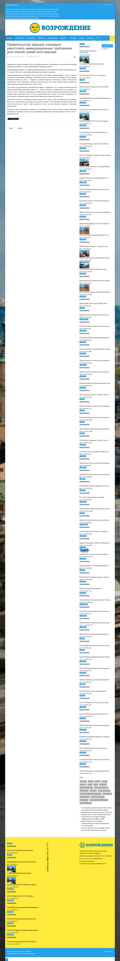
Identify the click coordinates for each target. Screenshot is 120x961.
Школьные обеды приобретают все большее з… (95, 326)
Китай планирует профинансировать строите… (95, 577)
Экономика (31, 38)
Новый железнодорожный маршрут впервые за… (96, 98)
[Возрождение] (60, 28)
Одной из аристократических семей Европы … (94, 554)
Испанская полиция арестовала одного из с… (95, 109)
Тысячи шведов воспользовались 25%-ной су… (95, 645)
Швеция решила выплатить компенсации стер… (95, 474)
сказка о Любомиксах (97, 797)
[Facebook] (47, 846)
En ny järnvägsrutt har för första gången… (93, 75)
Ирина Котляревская (86, 787)
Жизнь (81, 38)
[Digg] (48, 864)
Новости (90, 38)
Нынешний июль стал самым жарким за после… (95, 600)
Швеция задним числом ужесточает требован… (95, 212)
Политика (41, 38)
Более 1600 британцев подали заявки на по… (94, 714)
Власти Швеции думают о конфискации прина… (95, 292)
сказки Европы (107, 794)
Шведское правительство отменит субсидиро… (95, 406)
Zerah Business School (101, 787)
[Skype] (47, 866)
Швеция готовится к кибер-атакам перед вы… (95, 372)
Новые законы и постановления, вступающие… (95, 463)
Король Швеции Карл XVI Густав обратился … (94, 748)
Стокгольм (19, 38)
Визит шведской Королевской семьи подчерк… (95, 280)
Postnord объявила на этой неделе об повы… (94, 702)
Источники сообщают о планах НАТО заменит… (95, 201)
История (73, 38)
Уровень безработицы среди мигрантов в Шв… (95, 680)
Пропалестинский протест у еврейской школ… (95, 394)
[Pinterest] (47, 857)
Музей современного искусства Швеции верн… (95, 725)
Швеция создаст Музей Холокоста (91, 588)
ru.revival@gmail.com (96, 858)
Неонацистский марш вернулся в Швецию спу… (95, 337)
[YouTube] (47, 853)
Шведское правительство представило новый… (95, 349)
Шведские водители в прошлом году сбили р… (95, 520)
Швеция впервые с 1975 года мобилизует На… (94, 565)
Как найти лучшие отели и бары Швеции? (93, 691)
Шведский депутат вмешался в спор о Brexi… (94, 87)
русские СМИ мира (85, 803)
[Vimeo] (47, 868)
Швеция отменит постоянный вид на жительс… (95, 360)
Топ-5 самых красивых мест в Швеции (92, 497)
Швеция (9, 38)
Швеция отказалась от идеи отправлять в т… (94, 178)
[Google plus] (47, 850)
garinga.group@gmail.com (98, 863)
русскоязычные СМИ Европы (99, 800)
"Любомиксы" (84, 800)
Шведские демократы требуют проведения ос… (95, 543)
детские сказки (84, 797)
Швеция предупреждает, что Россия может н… (95, 223)
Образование (52, 38)
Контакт (110, 5)
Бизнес (63, 38)
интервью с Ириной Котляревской (90, 794)
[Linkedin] (47, 855)
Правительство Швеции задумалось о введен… (95, 737)
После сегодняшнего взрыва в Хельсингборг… (95, 611)
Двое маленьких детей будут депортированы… (95, 429)
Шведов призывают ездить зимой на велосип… (95, 417)
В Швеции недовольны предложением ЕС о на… (95, 383)
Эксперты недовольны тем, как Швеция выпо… (95, 771)
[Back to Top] (6, 959)
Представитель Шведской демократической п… (95, 508)
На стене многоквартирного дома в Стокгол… (94, 440)
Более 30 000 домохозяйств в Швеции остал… (95, 235)
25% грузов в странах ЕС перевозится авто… (94, 269)
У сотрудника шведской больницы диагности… (95, 759)
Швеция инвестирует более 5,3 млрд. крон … (94, 303)
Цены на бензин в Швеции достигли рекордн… (95, 668)
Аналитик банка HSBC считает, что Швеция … (94, 531)
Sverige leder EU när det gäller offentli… (92, 64)
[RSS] (47, 844)
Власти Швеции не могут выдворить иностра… (95, 486)
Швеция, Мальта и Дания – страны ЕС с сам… (94, 246)
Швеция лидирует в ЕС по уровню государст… (94, 121)
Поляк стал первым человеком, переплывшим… (95, 155)
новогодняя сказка (104, 790)
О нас (105, 5)
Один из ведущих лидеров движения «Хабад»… (95, 657)
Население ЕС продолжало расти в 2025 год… (95, 144)
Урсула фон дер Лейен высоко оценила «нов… (95, 189)
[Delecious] (47, 870)
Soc (99, 38)
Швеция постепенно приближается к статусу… (95, 315)
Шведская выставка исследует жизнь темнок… (95, 258)
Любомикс (93, 790)
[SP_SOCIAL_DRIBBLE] (47, 861)
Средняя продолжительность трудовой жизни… (95, 166)
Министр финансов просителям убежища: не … (95, 634)
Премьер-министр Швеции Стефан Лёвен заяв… (95, 623)
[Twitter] (47, 848)
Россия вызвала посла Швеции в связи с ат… (94, 132)
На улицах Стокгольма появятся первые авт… (94, 451)
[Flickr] (47, 859)
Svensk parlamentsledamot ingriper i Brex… (20, 850)
